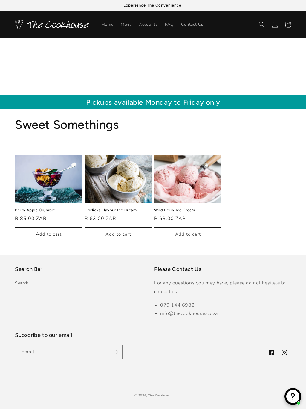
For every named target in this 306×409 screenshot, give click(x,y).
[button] (261, 24)
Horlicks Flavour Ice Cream (111, 210)
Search (22, 283)
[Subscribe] (115, 352)
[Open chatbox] (292, 396)
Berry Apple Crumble (35, 210)
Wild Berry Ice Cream (174, 210)
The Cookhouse (160, 395)
